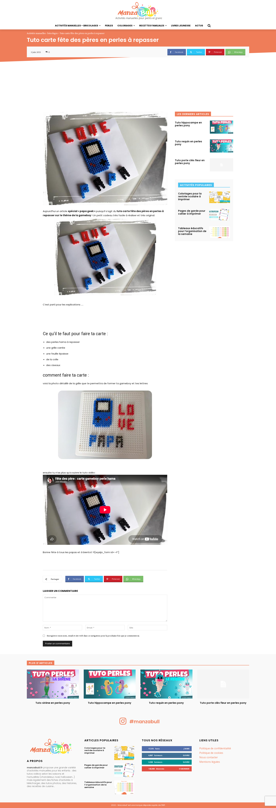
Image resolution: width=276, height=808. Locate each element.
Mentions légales (209, 762)
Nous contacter (208, 757)
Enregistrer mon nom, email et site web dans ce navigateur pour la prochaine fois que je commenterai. (93, 635)
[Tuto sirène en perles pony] (53, 684)
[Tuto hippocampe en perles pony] (221, 127)
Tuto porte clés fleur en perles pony (190, 162)
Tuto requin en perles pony (188, 143)
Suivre (186, 755)
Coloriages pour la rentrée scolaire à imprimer (190, 196)
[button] (209, 25)
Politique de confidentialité (215, 748)
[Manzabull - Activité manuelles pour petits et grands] (52, 747)
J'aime (186, 748)
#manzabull (144, 721)
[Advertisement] (138, 87)
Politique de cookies (211, 753)
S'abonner (184, 769)
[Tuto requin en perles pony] (221, 146)
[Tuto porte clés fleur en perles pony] (221, 164)
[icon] (123, 723)
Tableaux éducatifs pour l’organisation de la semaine (192, 231)
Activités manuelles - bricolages (42, 33)
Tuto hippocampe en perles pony (188, 124)
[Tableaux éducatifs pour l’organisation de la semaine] (219, 232)
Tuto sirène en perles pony (52, 703)
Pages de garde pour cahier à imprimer (191, 212)
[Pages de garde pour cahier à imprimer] (219, 215)
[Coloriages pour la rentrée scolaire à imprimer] (219, 197)
